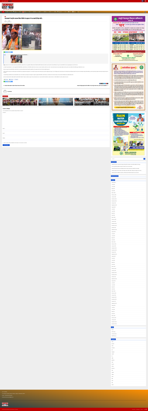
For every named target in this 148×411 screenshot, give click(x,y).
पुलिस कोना (113, 360)
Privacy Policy (133, 409)
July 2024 (113, 233)
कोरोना (112, 345)
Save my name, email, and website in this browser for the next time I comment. (15, 142)
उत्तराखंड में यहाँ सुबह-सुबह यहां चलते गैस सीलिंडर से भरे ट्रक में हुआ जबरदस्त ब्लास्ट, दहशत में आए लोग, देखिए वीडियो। (92, 85)
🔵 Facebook (11, 79)
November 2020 (114, 323)
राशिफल (113, 374)
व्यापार (112, 380)
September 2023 (114, 254)
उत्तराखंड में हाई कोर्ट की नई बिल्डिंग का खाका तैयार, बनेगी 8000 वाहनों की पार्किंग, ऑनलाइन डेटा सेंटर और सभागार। (125, 172)
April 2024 (113, 239)
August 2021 (113, 305)
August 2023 (114, 256)
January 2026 (114, 196)
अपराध (112, 341)
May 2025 (113, 213)
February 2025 (114, 219)
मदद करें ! (113, 364)
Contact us (141, 409)
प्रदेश (5, 16)
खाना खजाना (113, 347)
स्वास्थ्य (112, 384)
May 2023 (113, 262)
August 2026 (114, 182)
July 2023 (113, 258)
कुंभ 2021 (113, 343)
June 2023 (113, 260)
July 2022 (113, 282)
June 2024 (113, 235)
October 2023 (114, 252)
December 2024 (114, 223)
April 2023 (113, 264)
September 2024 (114, 229)
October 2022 (114, 276)
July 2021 (113, 307)
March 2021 (113, 315)
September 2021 (114, 303)
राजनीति (113, 372)
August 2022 (114, 280)
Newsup (13, 409)
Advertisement (138, 409)
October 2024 (114, 227)
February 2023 (114, 268)
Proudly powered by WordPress (6, 409)
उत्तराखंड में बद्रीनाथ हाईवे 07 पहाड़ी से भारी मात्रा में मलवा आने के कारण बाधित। (15, 85)
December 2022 (114, 272)
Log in (113, 329)
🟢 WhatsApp (6, 79)
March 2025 (113, 217)
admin (10, 91)
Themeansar (16, 409)
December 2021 (114, 297)
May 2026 (113, 188)
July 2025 (113, 209)
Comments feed (114, 333)
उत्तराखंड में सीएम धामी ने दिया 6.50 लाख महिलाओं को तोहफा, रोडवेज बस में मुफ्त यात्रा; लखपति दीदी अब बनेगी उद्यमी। (55, 102)
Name (4, 128)
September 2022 (114, 278)
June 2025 (113, 211)
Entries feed (113, 331)
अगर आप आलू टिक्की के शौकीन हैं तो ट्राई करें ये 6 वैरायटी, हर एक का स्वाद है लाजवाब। (122, 166)
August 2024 (114, 231)
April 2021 (113, 313)
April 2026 (113, 190)
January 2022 (114, 295)
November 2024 (114, 225)
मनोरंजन (113, 366)
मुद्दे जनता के (113, 368)
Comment (4, 112)
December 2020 (114, 321)
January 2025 (114, 221)
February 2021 (114, 317)
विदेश (112, 378)
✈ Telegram (16, 79)
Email (4, 133)
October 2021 (114, 301)
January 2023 (114, 270)
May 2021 (113, 311)
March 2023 (113, 266)
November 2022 (114, 274)
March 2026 (113, 192)
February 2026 (114, 194)
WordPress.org (114, 335)
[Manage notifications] (146, 409)
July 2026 (113, 184)
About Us (145, 409)
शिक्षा (112, 382)
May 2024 (113, 237)
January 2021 (114, 319)
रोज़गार (112, 376)
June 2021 (113, 309)
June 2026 (113, 186)
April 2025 (113, 215)
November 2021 (114, 299)
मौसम (112, 370)
